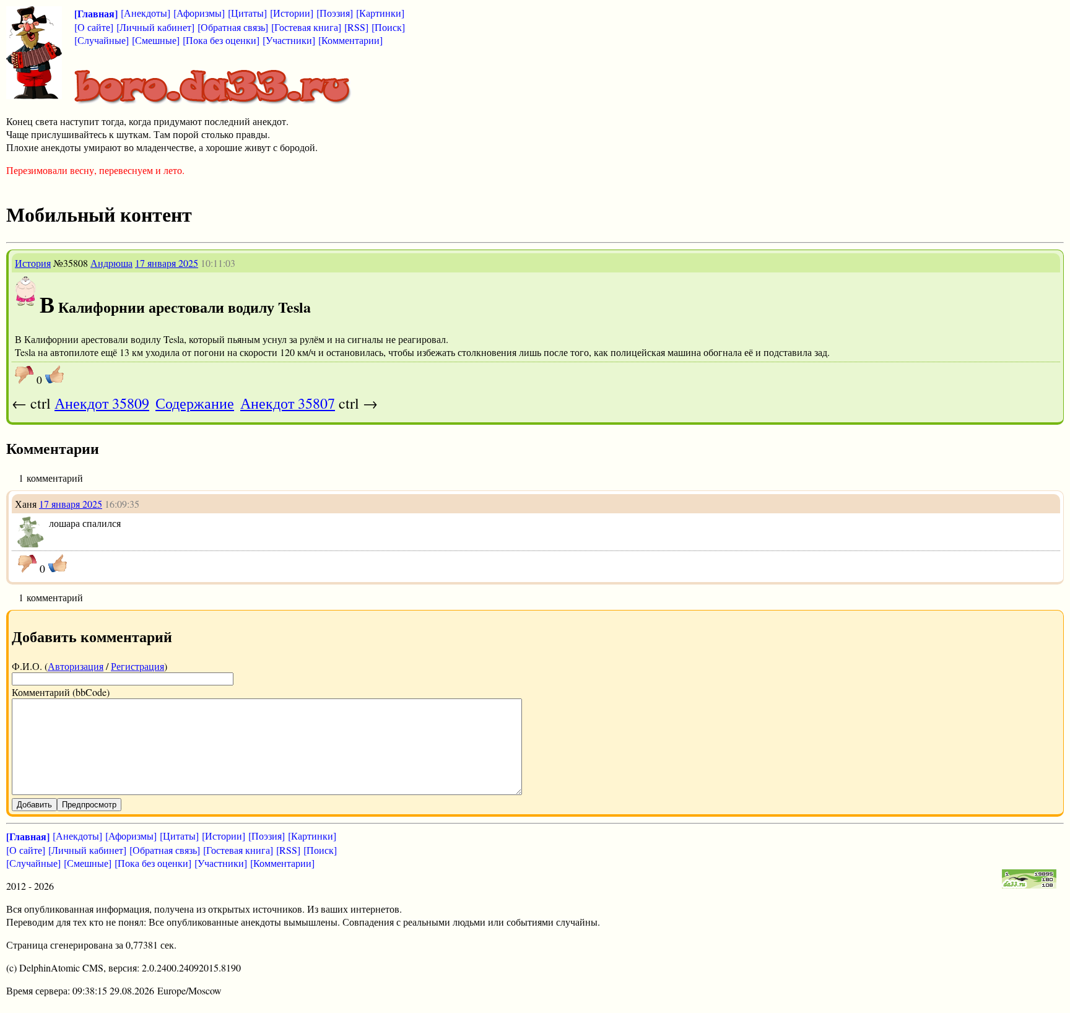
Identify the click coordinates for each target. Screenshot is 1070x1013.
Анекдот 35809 (101, 403)
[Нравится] (54, 374)
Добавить (34, 804)
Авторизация (75, 665)
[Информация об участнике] (26, 302)
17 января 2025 (166, 262)
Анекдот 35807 (287, 403)
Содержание (194, 403)
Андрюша (111, 262)
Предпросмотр (89, 804)
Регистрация (137, 665)
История (33, 262)
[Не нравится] (24, 374)
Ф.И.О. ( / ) (89, 665)
